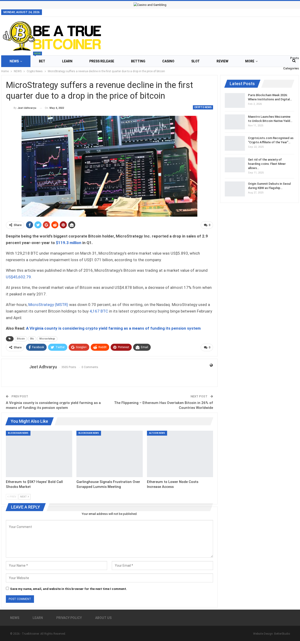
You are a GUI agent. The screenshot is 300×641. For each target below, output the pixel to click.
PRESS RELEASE (101, 61)
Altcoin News (157, 433)
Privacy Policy (69, 618)
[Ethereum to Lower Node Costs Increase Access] (180, 454)
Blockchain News (18, 433)
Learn (38, 618)
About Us (103, 618)
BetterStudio (282, 633)
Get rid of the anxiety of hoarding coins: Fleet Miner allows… (267, 164)
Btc (32, 338)
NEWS (14, 61)
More (249, 61)
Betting (138, 61)
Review (222, 61)
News (14, 618)
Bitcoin (21, 338)
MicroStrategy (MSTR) (48, 304)
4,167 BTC (99, 311)
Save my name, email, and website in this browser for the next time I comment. (68, 589)
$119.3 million (68, 242)
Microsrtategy (47, 338)
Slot (195, 61)
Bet (39, 59)
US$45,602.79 (18, 277)
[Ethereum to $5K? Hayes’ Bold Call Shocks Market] (39, 454)
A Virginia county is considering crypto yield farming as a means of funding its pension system (113, 328)
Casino (168, 61)
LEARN (67, 61)
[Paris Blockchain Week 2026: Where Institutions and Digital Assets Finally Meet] (235, 100)
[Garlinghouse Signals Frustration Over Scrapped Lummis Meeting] (109, 454)
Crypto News (203, 107)
